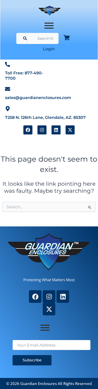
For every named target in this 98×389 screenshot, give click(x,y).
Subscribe (32, 360)
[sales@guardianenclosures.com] (7, 89)
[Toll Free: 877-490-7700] (7, 64)
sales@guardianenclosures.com (38, 97)
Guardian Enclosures (39, 383)
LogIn (49, 48)
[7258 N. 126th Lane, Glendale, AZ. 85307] (7, 108)
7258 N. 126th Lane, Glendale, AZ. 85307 (45, 117)
